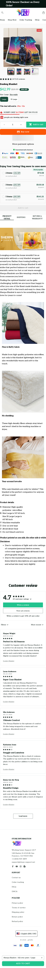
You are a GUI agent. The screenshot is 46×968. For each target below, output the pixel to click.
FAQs (14, 887)
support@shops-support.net (23, 862)
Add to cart (23, 963)
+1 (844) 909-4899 (19, 859)
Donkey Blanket (8, 661)
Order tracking (18, 882)
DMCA (14, 891)
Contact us (16, 878)
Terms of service (19, 908)
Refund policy (17, 921)
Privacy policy (17, 903)
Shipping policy (18, 912)
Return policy (17, 917)
